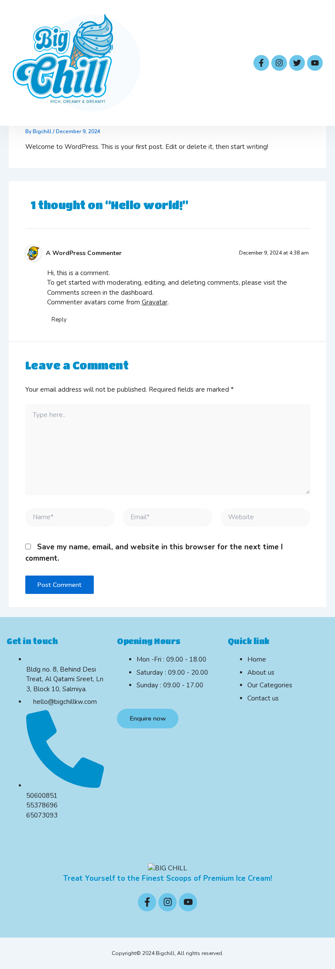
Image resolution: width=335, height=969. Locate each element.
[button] (231, 63)
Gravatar (155, 302)
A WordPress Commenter (84, 253)
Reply (59, 320)
